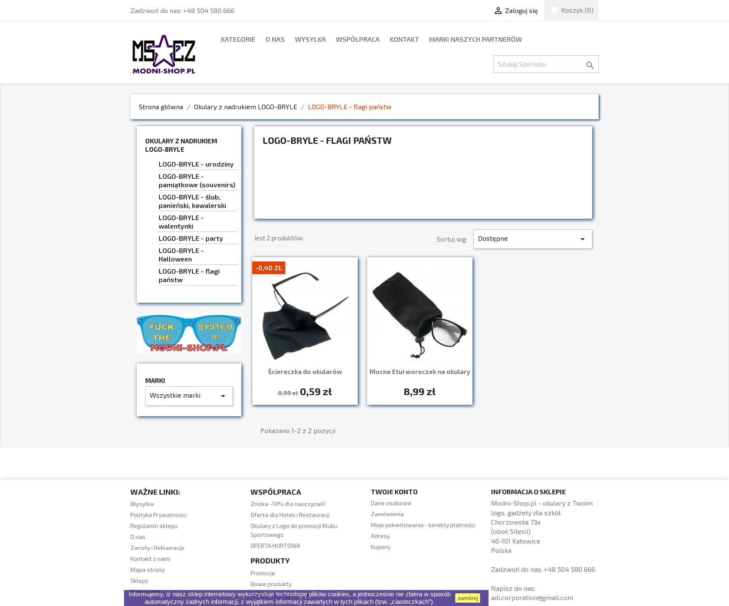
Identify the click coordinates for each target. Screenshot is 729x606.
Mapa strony (147, 569)
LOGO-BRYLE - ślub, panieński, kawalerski (192, 201)
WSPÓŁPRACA (358, 39)
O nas (275, 39)
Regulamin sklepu (154, 525)
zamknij (468, 598)
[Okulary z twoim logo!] (189, 332)
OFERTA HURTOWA (275, 545)
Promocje (263, 572)
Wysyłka (310, 39)
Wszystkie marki (189, 396)
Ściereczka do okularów (305, 371)
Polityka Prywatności (158, 514)
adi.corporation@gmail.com (532, 597)
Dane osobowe (391, 502)
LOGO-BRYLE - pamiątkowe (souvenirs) (197, 180)
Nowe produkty (271, 583)
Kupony (381, 546)
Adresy (380, 535)
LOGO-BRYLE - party (191, 238)
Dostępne (533, 239)
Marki (155, 380)
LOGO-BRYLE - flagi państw (189, 275)
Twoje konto (394, 491)
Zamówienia (387, 513)
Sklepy (139, 580)
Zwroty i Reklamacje (157, 547)
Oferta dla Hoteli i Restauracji (290, 514)
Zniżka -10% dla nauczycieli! (288, 503)
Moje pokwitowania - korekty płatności (423, 524)
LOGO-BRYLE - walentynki (181, 221)
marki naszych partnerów (475, 39)
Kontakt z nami (150, 558)
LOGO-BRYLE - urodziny (196, 164)
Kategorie (238, 39)
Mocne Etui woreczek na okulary (420, 371)
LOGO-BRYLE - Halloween (181, 254)
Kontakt (404, 39)
